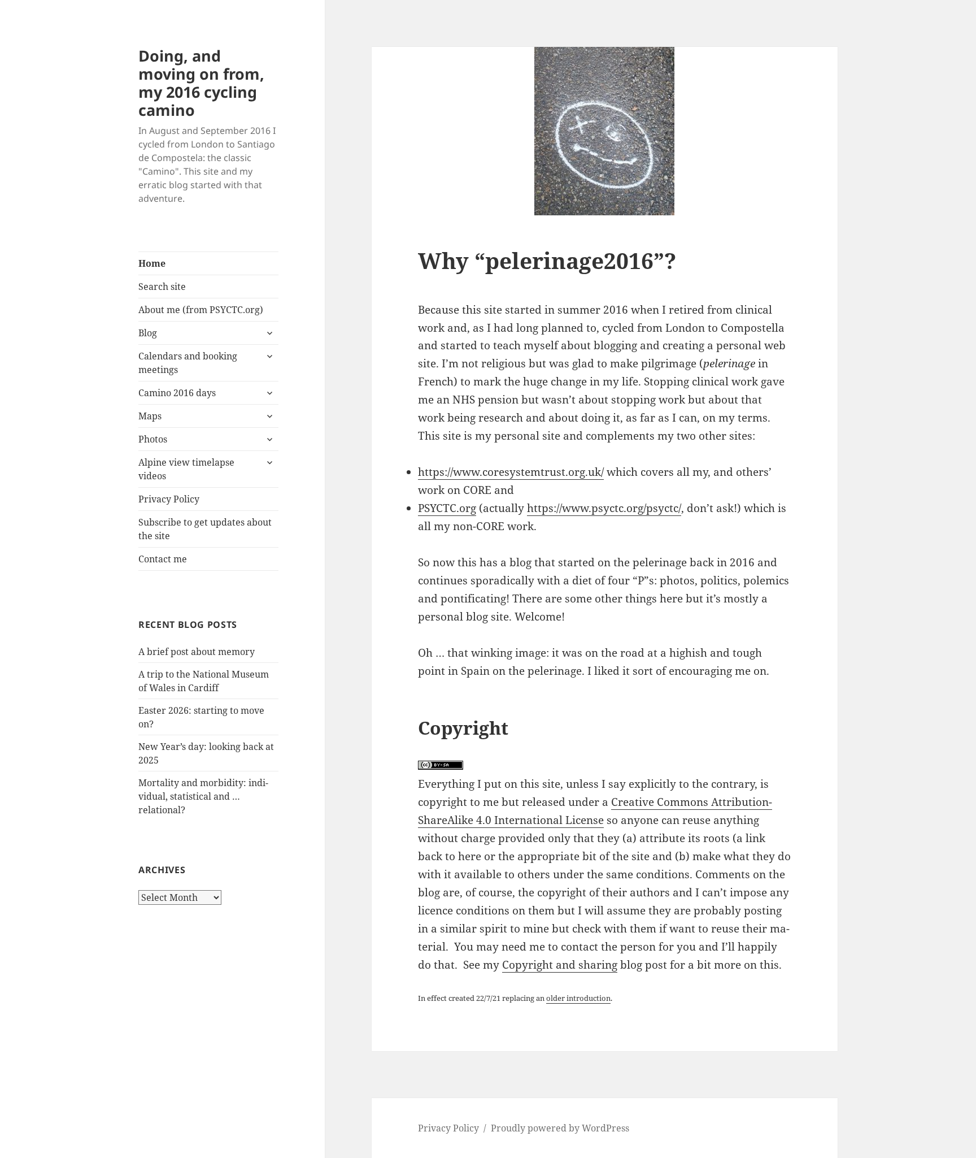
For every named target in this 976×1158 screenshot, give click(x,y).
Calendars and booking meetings (187, 363)
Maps (150, 416)
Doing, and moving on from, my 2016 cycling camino (201, 82)
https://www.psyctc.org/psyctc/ (604, 508)
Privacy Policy (168, 499)
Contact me (162, 559)
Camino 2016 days (177, 393)
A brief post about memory (196, 651)
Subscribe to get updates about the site (205, 529)
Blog (147, 333)
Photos (152, 439)
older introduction (578, 998)
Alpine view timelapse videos (186, 469)
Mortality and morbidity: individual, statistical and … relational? (203, 796)
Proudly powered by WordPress (560, 1128)
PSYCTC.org (447, 508)
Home (151, 263)
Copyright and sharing (559, 964)
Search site (162, 286)
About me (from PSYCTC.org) (200, 309)
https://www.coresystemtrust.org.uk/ (511, 472)
